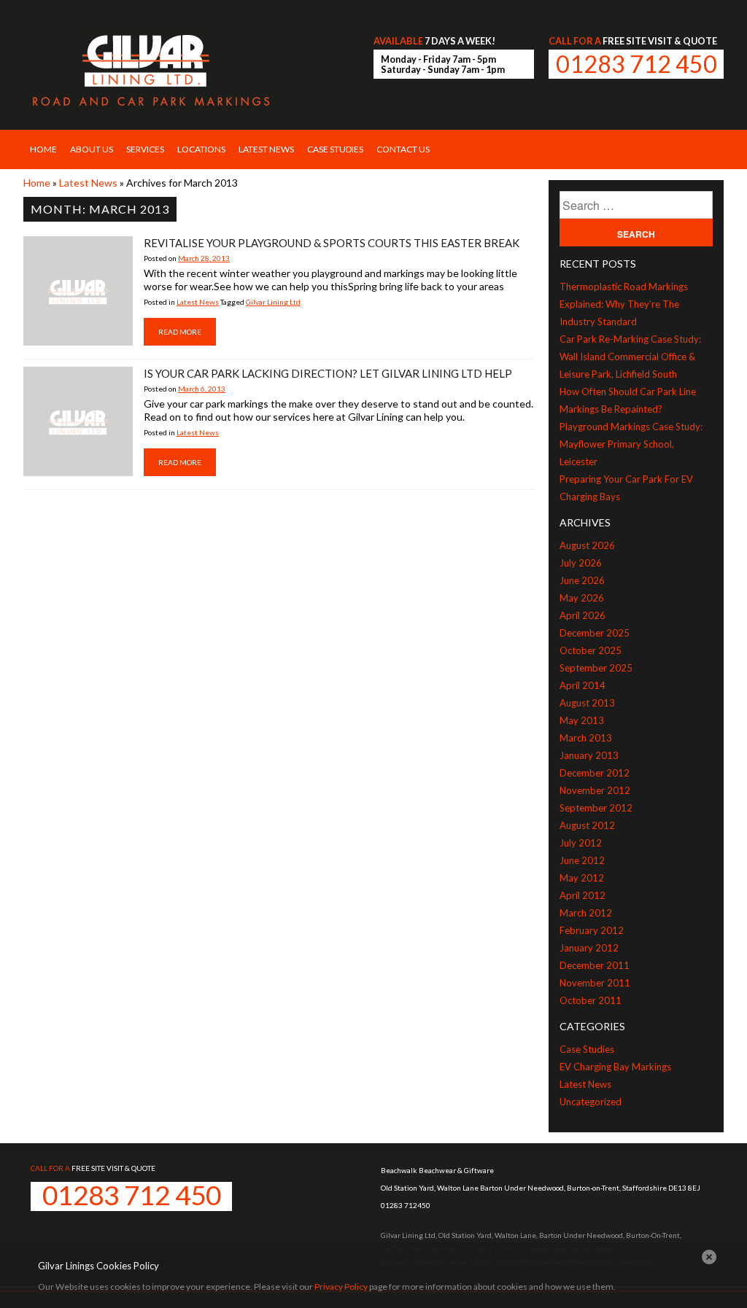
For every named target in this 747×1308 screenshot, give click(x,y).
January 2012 (589, 948)
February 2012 (592, 930)
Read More (179, 331)
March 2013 (586, 738)
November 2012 (595, 790)
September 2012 (596, 808)
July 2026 (581, 563)
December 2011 (595, 965)
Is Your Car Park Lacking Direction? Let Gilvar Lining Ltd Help (328, 373)
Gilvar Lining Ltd (273, 301)
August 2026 (587, 545)
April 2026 (582, 615)
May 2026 (582, 598)
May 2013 (582, 720)
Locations (201, 149)
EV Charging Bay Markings (615, 1067)
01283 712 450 (636, 64)
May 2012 (582, 878)
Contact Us (403, 149)
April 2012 (582, 895)
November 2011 (595, 983)
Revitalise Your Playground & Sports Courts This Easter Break (331, 242)
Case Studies (335, 149)
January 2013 (589, 755)
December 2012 (595, 773)
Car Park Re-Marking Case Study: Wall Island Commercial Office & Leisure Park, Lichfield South (630, 356)
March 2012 (586, 913)
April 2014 (582, 685)
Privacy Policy (341, 1286)
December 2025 (595, 633)
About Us (91, 149)
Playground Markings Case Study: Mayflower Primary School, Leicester (631, 444)
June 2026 (582, 580)
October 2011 (591, 1000)
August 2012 (587, 825)
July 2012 (581, 843)
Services (145, 149)
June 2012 (582, 860)
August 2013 (587, 703)
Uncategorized (591, 1101)
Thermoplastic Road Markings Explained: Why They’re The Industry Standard (624, 304)
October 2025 (591, 650)
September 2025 (596, 668)
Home (43, 149)
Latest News (266, 149)
